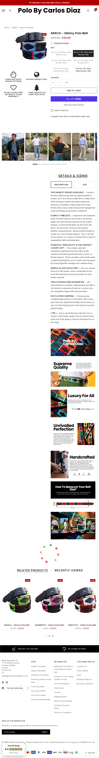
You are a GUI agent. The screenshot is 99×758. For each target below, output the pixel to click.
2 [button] (49, 636)
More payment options (74, 104)
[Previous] (5, 147)
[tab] (32, 570)
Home (6, 27)
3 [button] (52, 636)
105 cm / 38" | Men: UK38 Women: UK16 (83, 69)
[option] (31, 45)
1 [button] (46, 636)
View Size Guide (61, 43)
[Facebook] (3, 682)
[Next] (94, 147)
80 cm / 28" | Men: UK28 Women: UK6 (61, 53)
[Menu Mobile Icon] (3, 10)
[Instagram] (7, 682)
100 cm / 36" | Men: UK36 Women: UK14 (61, 69)
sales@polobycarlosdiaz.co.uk (15, 676)
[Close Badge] (24, 743)
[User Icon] (88, 10)
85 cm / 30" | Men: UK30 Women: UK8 (83, 53)
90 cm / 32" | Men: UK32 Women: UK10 (61, 61)
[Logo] (49, 11)
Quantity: (55, 77)
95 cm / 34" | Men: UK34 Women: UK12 (83, 61)
